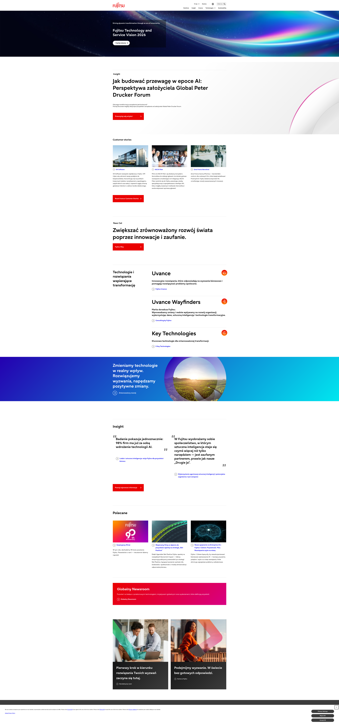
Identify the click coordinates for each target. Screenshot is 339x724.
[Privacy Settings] (133, 709)
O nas (195, 4)
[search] (224, 4)
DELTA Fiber (159, 169)
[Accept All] (69, 709)
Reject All (323, 715)
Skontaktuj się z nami (125, 684)
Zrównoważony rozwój (127, 393)
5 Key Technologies (163, 346)
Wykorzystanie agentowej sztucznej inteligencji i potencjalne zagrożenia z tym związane (201, 475)
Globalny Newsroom (128, 599)
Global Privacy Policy (10, 713)
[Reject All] (102, 709)
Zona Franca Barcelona (201, 169)
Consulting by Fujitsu (163, 320)
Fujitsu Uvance (161, 289)
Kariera (204, 4)
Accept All (323, 720)
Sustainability (222, 8)
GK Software (120, 169)
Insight (194, 8)
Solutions (186, 8)
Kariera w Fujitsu (182, 679)
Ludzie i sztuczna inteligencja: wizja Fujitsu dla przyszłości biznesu (142, 460)
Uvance (200, 8)
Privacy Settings (323, 711)
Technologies (210, 8)
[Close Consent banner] (336, 707)
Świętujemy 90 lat (123, 545)
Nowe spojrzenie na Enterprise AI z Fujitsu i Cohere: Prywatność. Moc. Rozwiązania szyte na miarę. (208, 547)
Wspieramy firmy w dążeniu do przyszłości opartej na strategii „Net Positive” (169, 547)
